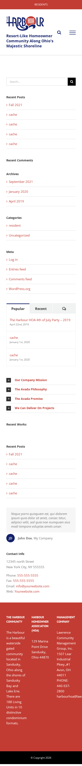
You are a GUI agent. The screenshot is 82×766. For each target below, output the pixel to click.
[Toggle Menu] (72, 33)
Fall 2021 (15, 105)
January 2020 (18, 191)
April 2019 (16, 201)
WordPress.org (19, 289)
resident (15, 225)
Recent (41, 308)
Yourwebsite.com (27, 591)
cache (13, 114)
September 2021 (21, 182)
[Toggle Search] (59, 32)
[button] (41, 380)
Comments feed (20, 279)
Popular (18, 308)
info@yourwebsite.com (32, 586)
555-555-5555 (27, 575)
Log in (13, 259)
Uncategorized (19, 235)
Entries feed (17, 269)
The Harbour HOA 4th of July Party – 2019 (40, 320)
